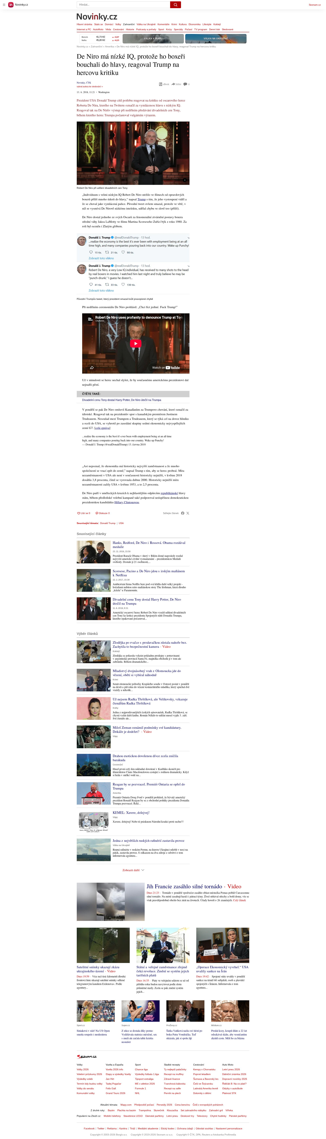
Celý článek (239, 900)
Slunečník (159, 1110)
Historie (130, 29)
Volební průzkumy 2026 (89, 1074)
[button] (133, 153)
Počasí (188, 29)
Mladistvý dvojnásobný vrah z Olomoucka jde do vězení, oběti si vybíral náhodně (147, 672)
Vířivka (229, 1110)
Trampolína (145, 1110)
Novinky (81, 82)
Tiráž (132, 1128)
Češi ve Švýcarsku (203, 1083)
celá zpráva (102, 428)
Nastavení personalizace (229, 1128)
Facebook (89, 1128)
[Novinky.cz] (97, 17)
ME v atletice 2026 (145, 1083)
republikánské (169, 493)
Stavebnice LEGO (133, 1116)
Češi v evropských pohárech (208, 1104)
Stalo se (98, 24)
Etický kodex (167, 1128)
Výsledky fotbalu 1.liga (147, 1074)
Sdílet (178, 84)
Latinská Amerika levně (205, 1088)
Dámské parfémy (154, 1116)
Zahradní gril (216, 1110)
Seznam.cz (315, 4)
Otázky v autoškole (232, 1088)
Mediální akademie (148, 1128)
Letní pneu (172, 1116)
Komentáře (163, 24)
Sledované (227, 29)
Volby (118, 24)
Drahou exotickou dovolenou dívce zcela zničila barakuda (145, 758)
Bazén (111, 1110)
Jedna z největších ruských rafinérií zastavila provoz (148, 840)
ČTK (88, 82)
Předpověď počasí (144, 1104)
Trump (142, 199)
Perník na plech (172, 1093)
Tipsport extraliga (144, 1079)
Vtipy (115, 736)
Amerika (117, 793)
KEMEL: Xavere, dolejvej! (131, 812)
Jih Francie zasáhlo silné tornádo (184, 886)
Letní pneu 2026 (231, 1069)
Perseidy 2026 (164, 1104)
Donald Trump (107, 523)
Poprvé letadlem (202, 1074)
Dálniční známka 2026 (234, 1074)
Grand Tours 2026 (115, 1093)
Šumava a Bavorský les (205, 1079)
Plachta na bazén (126, 1110)
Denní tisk (214, 29)
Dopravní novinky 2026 (234, 1079)
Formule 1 (140, 1088)
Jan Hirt (110, 1079)
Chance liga (141, 1069)
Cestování (118, 29)
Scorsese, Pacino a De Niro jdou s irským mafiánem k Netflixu (149, 573)
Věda (108, 29)
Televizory (202, 1116)
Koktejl (217, 24)
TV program (200, 29)
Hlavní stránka (84, 24)
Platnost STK (229, 1093)
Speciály (178, 29)
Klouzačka (172, 1110)
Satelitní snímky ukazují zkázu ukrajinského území (98, 969)
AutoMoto (98, 29)
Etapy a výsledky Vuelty (118, 1074)
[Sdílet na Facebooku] (182, 513)
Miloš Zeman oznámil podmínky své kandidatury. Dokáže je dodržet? (147, 729)
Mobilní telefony (112, 1116)
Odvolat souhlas (204, 1128)
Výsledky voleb (85, 1079)
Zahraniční (129, 24)
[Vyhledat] (175, 4)
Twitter (100, 1128)
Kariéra (123, 1128)
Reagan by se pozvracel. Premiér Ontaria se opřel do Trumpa (149, 786)
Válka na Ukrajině (146, 24)
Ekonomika (195, 24)
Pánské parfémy (238, 1116)
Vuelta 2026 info (114, 1069)
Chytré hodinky (218, 1116)
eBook (166, 84)
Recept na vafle (172, 1088)
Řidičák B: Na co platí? (234, 1083)
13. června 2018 (137, 444)
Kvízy (169, 29)
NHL (137, 1093)
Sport (161, 29)
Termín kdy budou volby (89, 1083)
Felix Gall (111, 1088)
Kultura (183, 24)
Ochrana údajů (185, 1128)
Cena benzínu (182, 1104)
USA (121, 523)
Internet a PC (84, 29)
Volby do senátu (85, 1088)
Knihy (115, 708)
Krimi (174, 24)
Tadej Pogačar (113, 1083)
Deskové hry (187, 1116)
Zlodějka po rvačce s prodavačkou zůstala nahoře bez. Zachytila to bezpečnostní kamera (150, 644)
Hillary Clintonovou (126, 502)
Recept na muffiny (174, 1074)
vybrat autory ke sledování (89, 86)
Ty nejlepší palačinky (175, 1069)
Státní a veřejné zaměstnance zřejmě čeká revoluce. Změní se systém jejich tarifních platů (163, 971)
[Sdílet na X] (187, 513)
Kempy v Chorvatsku (204, 1069)
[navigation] (4, 4)
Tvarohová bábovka (174, 1083)
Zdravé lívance (172, 1079)
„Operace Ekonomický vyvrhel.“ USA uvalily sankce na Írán (222, 969)
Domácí (109, 24)
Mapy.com (126, 1104)
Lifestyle (207, 24)
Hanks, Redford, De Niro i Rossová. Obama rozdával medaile (149, 544)
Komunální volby (86, 1093)
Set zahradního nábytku (193, 1110)
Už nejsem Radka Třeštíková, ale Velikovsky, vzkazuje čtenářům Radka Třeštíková (150, 701)
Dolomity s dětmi (202, 1093)
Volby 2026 (83, 1069)
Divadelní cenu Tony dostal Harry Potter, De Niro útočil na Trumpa (121, 400)
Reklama (112, 1128)
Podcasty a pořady (146, 29)
